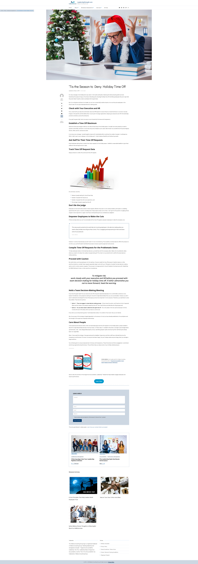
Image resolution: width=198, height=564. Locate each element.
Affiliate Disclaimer (105, 543)
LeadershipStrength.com (85, 2)
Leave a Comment (62, 122)
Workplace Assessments (87, 7)
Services (98, 7)
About (76, 7)
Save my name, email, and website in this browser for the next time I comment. (90, 417)
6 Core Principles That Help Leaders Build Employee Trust (81, 498)
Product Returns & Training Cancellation (109, 552)
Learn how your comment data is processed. (97, 427)
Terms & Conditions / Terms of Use (108, 549)
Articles (106, 7)
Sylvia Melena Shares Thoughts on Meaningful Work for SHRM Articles (82, 527)
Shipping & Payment (105, 555)
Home (70, 7)
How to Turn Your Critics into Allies (110, 497)
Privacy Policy (104, 546)
